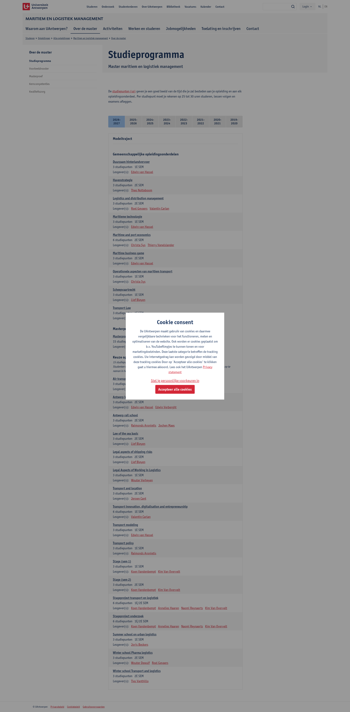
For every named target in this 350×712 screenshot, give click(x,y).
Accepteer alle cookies (175, 389)
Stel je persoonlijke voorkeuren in (175, 380)
